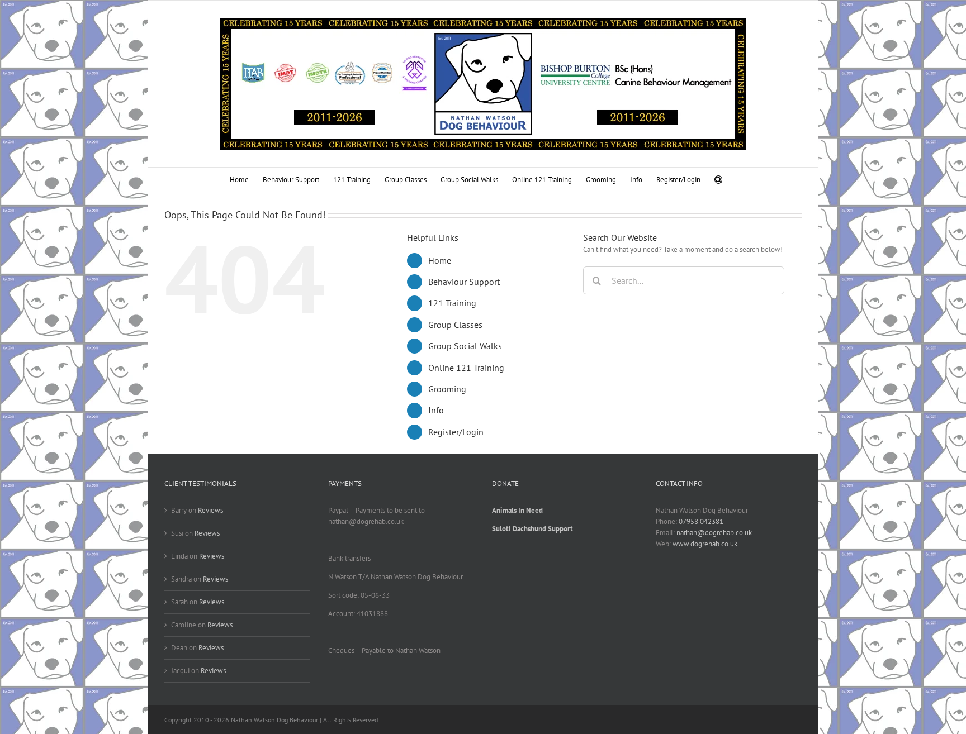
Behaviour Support (464, 281)
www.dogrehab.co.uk (705, 544)
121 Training (452, 302)
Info (436, 410)
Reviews (210, 510)
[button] (718, 179)
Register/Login (456, 431)
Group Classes (455, 324)
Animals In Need (517, 510)
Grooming (447, 388)
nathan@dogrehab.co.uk (714, 532)
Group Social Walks (465, 345)
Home (439, 260)
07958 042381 (701, 521)
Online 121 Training (466, 367)
